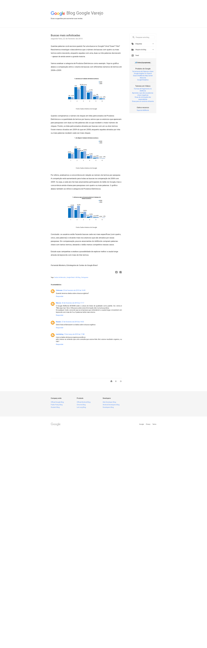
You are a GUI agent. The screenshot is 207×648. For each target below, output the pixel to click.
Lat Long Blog (81, 407)
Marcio (58, 303)
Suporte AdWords (143, 110)
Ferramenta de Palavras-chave (142, 71)
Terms (154, 424)
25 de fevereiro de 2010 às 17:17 (73, 303)
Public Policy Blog (57, 405)
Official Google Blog (57, 402)
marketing (59, 334)
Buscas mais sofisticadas (65, 35)
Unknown (59, 290)
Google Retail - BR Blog (74, 277)
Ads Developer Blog (109, 402)
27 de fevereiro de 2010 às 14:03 (73, 322)
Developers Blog (108, 407)
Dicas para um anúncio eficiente (143, 101)
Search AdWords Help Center (143, 75)
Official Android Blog (83, 402)
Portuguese (84, 277)
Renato (58, 322)
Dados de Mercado (60, 277)
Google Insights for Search (143, 73)
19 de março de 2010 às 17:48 (74, 334)
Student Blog (55, 407)
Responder (59, 296)
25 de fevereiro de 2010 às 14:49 (74, 290)
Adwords (143, 78)
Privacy (148, 424)
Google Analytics (143, 80)
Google (141, 424)
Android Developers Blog (111, 405)
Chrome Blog (81, 405)
